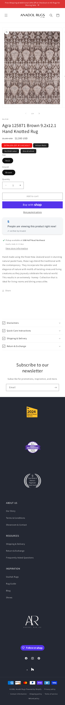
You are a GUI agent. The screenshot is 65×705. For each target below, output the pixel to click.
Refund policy (34, 698)
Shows (9, 597)
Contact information (18, 694)
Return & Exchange (15, 550)
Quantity (6, 179)
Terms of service (51, 694)
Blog (8, 590)
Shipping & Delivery (15, 544)
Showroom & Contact (16, 524)
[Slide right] (39, 113)
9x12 (7, 160)
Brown (8, 172)
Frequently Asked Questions (20, 557)
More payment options (32, 212)
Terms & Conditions (15, 518)
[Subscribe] (55, 387)
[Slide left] (26, 113)
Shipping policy (35, 694)
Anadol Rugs (21, 689)
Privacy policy (49, 689)
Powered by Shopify (34, 689)
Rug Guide (11, 583)
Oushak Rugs (12, 576)
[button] (6, 15)
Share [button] (8, 290)
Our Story (10, 511)
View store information (17, 248)
